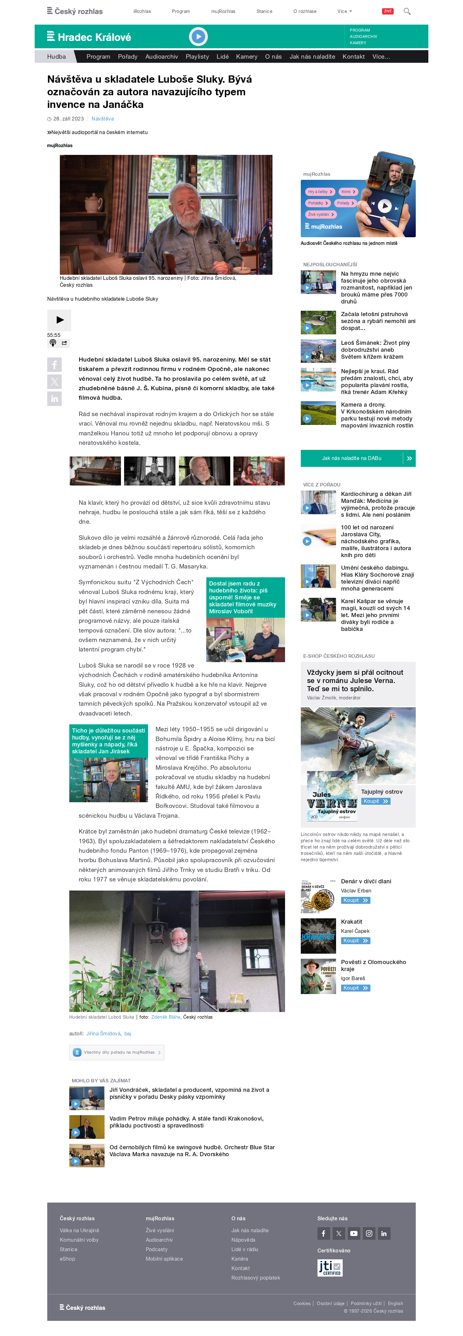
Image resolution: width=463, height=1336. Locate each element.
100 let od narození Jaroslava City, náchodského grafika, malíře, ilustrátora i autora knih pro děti (376, 541)
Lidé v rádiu (245, 1249)
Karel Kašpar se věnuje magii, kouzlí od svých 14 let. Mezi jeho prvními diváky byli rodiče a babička (375, 615)
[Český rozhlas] (75, 11)
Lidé (223, 56)
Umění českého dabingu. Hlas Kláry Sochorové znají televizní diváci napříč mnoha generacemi (377, 578)
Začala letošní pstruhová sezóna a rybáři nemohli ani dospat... (378, 321)
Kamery (358, 43)
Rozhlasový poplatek (256, 1278)
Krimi (346, 192)
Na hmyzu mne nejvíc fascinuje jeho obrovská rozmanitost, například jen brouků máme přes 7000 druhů (376, 287)
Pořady (128, 56)
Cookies (302, 1303)
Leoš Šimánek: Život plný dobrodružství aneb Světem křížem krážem (375, 349)
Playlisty (197, 56)
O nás (273, 56)
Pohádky (315, 203)
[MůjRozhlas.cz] (59, 146)
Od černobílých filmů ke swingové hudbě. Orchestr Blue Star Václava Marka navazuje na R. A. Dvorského (192, 1150)
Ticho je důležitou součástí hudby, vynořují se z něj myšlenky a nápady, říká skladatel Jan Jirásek (108, 741)
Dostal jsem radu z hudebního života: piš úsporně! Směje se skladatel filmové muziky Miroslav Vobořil (243, 597)
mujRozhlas (223, 11)
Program (181, 11)
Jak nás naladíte (312, 56)
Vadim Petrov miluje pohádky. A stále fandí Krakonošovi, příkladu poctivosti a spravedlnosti (187, 1122)
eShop (67, 1259)
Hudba (56, 56)
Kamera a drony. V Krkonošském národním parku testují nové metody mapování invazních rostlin (377, 415)
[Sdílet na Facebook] (54, 364)
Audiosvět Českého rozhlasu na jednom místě (349, 243)
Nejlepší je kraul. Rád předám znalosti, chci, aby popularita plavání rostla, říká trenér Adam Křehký (377, 381)
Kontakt (354, 56)
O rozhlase (305, 11)
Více (382, 56)
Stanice (264, 11)
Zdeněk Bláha (165, 1017)
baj (127, 1034)
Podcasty (157, 1249)
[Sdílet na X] (54, 381)
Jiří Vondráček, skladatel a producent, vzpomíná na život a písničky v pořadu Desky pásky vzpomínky (190, 1093)
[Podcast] (53, 343)
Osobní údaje (331, 1303)
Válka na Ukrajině (79, 1230)
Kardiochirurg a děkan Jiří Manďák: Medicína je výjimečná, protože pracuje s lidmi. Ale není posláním (378, 504)
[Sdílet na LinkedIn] (54, 398)
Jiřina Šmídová (218, 278)
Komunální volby (79, 1240)
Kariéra (240, 1259)
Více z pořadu (322, 485)
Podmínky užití (366, 1303)
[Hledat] (407, 11)
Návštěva (103, 119)
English (395, 1303)
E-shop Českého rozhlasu (339, 656)
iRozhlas (142, 11)
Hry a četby (318, 192)
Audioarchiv (363, 36)
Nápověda (243, 1240)
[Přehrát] (59, 320)
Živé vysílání (318, 214)
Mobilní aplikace (164, 1259)
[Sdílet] (64, 343)
